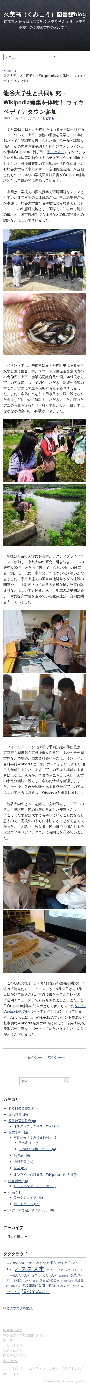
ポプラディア (55, 1270)
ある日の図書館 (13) (23, 1108)
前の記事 (35, 1056)
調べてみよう (36, 1291)
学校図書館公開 (33, 1285)
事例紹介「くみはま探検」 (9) (36, 1137)
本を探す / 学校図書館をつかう (25, 1335)
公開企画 (63, 1275)
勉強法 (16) (22, 1155)
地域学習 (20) (23, 1161)
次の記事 (55, 1056)
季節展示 (15, 1286)
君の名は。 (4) (29, 1142)
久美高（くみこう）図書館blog (45, 14)
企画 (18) (15, 1192)
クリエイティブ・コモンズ (42, 1368)
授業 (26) (20, 1168)
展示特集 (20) (18, 1114)
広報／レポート (14, 1350)
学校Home (10, 1361)
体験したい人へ (20, 1275)
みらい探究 (27, 1263)
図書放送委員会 (49, 1281)
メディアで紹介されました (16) (31, 1210)
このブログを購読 (20, 1308)
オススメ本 (29, 1268)
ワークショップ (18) (28, 1197)
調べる (8, 1340)
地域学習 (48, 118)
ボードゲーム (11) (27, 1204)
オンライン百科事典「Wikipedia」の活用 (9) (46, 1174)
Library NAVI (12, 1263)
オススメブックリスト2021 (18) (37, 1126)
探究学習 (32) (18, 1132)
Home (8, 70)
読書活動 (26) (18, 1181)
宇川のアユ (55, 151)
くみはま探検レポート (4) (37, 1149)
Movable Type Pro (74, 1381)
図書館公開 (67, 1281)
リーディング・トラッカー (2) (36, 1186)
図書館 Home (12, 1330)
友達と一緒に (31, 1281)
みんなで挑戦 (46, 1262)
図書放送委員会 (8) (22, 1120)
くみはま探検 (13, 1345)
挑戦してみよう (58, 1285)
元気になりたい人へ (44, 1275)
